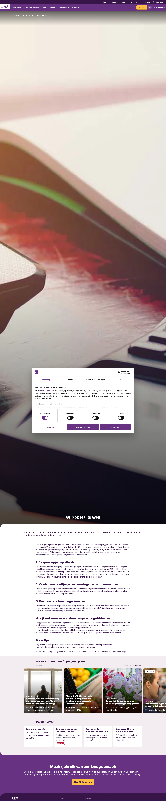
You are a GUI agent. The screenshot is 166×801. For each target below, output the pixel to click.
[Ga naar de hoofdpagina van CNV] (4, 6)
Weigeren (50, 427)
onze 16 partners (47, 391)
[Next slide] (41, 665)
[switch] (70, 418)
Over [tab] (121, 380)
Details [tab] (70, 380)
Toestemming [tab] (45, 380)
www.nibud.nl (65, 647)
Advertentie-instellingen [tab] (95, 380)
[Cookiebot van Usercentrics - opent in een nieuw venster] (121, 372)
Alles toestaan (115, 427)
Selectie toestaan (83, 427)
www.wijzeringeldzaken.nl (46, 647)
